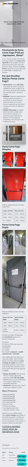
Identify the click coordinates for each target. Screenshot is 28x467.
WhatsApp (22, 460)
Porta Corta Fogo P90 (9, 398)
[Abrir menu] (26, 4)
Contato (22, 464)
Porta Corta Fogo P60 (9, 396)
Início (2, 42)
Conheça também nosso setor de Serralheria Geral (11, 429)
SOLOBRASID (8, 337)
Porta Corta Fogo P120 (9, 400)
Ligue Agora (21, 456)
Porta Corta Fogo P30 (9, 394)
